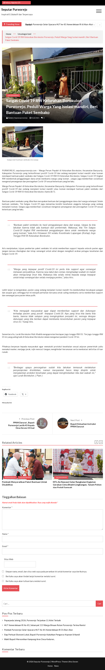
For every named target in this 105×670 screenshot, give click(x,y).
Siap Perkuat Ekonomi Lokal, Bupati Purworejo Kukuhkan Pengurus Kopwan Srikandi (42, 634)
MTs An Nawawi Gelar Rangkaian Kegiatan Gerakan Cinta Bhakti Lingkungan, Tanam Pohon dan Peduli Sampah (77, 485)
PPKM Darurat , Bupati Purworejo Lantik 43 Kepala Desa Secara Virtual (21, 425)
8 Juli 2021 (35, 118)
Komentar (7, 507)
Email (5, 546)
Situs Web (8, 559)
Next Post (75, 420)
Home (8, 34)
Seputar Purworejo (14, 9)
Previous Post (27, 419)
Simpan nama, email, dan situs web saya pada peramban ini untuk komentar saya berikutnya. (46, 571)
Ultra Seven (73, 661)
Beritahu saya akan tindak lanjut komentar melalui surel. (31, 576)
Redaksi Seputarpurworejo (17, 118)
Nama (5, 534)
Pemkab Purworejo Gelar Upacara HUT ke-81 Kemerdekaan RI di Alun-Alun (59, 24)
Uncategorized (24, 34)
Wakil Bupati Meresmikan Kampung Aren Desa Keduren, (29, 639)
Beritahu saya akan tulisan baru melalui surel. (26, 581)
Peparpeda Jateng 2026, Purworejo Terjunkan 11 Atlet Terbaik (32, 620)
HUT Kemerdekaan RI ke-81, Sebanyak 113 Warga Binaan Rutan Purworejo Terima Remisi (44, 625)
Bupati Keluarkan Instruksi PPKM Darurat (83, 425)
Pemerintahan (10, 477)
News (56, 666)
